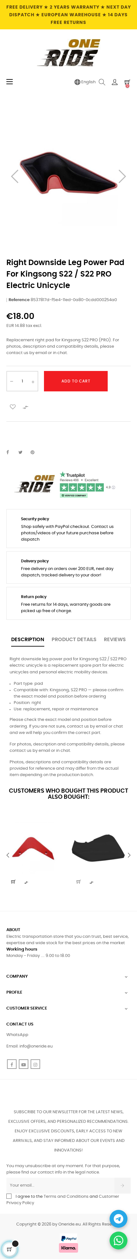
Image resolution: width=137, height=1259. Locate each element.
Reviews (115, 639)
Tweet (23, 452)
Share (11, 452)
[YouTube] (23, 1064)
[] (13, 881)
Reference (19, 300)
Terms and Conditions (66, 1197)
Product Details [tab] (74, 639)
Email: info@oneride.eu (29, 1046)
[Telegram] (118, 1219)
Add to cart (75, 381)
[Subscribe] (122, 1186)
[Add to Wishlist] (12, 406)
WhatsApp (17, 1035)
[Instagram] (35, 1064)
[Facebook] (12, 1064)
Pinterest (35, 452)
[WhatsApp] (118, 1240)
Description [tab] (27, 639)
